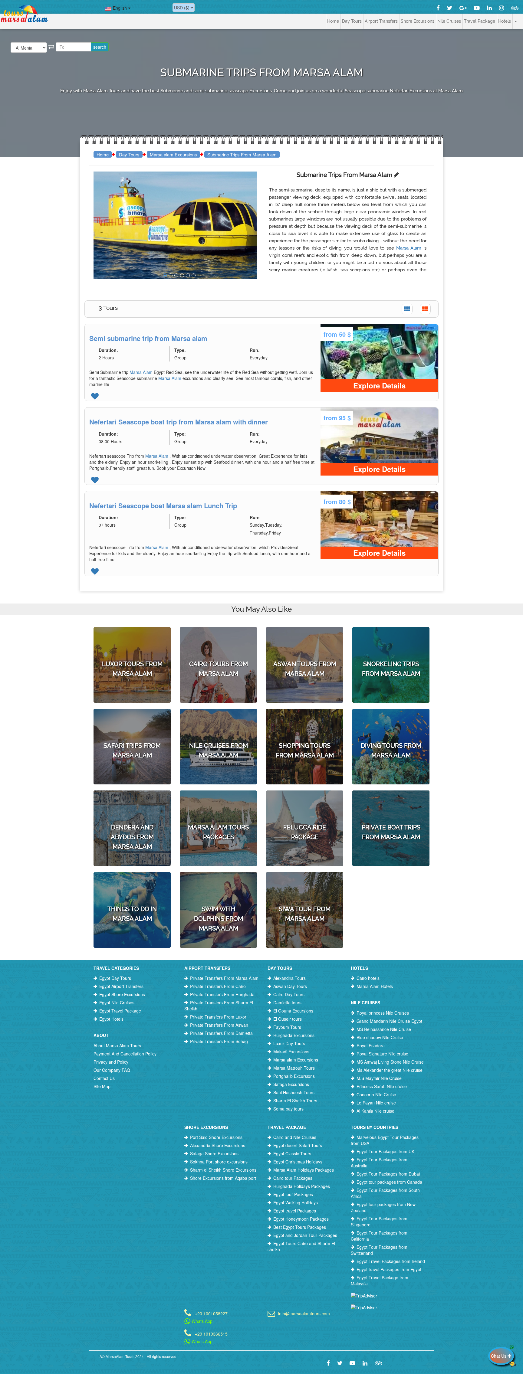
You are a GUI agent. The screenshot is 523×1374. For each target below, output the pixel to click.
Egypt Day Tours (115, 978)
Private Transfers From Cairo (218, 986)
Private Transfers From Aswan (219, 1025)
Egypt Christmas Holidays (297, 1162)
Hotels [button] (504, 21)
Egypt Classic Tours (292, 1153)
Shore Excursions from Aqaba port (223, 1178)
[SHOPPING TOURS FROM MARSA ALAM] (304, 724)
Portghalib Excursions (294, 1076)
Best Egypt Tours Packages (299, 1227)
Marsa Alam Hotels (375, 986)
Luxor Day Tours (289, 1043)
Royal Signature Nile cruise (382, 1054)
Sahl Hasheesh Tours (293, 1092)
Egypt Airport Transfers (121, 986)
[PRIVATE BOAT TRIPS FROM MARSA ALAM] (390, 806)
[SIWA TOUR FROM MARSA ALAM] (304, 888)
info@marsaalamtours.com (304, 1313)
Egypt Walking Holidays (295, 1202)
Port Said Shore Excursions (216, 1137)
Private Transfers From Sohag (219, 1041)
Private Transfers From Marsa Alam (224, 978)
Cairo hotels (368, 978)
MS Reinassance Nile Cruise (384, 1029)
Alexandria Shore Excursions (217, 1145)
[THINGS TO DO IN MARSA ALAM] (132, 888)
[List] (425, 309)
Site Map (102, 1086)
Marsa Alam (409, 248)
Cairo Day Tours (288, 994)
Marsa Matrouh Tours (294, 1068)
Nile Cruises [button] (449, 21)
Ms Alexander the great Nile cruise (390, 1070)
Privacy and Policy (111, 1062)
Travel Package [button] (479, 21)
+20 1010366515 (211, 1333)
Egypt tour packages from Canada (389, 1182)
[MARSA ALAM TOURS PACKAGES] (218, 806)
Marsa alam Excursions (173, 154)
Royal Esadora (371, 1045)
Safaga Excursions (291, 1084)
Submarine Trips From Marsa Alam (242, 154)
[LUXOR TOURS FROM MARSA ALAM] (132, 643)
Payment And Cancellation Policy (125, 1054)
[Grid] (407, 309)
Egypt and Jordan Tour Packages (305, 1235)
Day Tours (129, 154)
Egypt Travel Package (120, 1011)
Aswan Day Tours (290, 986)
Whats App (201, 1321)
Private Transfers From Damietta (221, 1033)
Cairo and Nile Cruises (294, 1137)
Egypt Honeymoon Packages (301, 1219)
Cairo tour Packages (292, 1178)
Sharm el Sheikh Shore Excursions (223, 1170)
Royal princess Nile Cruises (383, 1013)
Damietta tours (287, 1002)
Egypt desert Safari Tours (297, 1145)
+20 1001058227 (211, 1313)
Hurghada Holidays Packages (301, 1186)
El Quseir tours (287, 1019)
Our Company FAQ (112, 1070)
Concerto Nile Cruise (376, 1094)
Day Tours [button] (352, 21)
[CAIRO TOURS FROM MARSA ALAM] (218, 643)
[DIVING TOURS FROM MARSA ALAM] (390, 724)
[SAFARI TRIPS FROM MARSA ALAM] (132, 724)
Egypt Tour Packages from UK (385, 1151)
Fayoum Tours (287, 1027)
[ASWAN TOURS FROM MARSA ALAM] (304, 643)
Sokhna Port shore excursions (219, 1162)
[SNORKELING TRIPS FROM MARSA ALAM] (390, 643)
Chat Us (499, 1356)
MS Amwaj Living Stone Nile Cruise (390, 1062)
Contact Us (104, 1078)
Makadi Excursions (291, 1051)
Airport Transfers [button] (381, 21)
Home (333, 21)
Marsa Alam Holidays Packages (303, 1170)
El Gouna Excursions (293, 1011)
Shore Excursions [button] (417, 21)
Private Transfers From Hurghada (222, 994)
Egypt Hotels (111, 1019)
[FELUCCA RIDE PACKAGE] (304, 806)
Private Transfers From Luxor (218, 1017)
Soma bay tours (288, 1109)
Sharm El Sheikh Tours (295, 1101)
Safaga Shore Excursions (214, 1153)
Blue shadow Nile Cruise (380, 1037)
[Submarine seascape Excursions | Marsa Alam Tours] (165, 275)
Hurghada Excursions (293, 1035)
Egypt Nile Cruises (116, 1002)
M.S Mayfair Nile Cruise (379, 1078)
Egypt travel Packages (294, 1211)
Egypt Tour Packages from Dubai (388, 1174)
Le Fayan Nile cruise (376, 1103)
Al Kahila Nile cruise (375, 1111)
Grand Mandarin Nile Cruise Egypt (389, 1021)
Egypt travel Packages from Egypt (389, 1269)
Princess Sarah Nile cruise (382, 1086)
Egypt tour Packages (293, 1194)
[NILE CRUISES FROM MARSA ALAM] (218, 724)
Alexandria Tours (289, 978)
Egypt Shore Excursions (122, 994)
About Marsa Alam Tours (117, 1045)
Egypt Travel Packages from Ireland (391, 1261)
